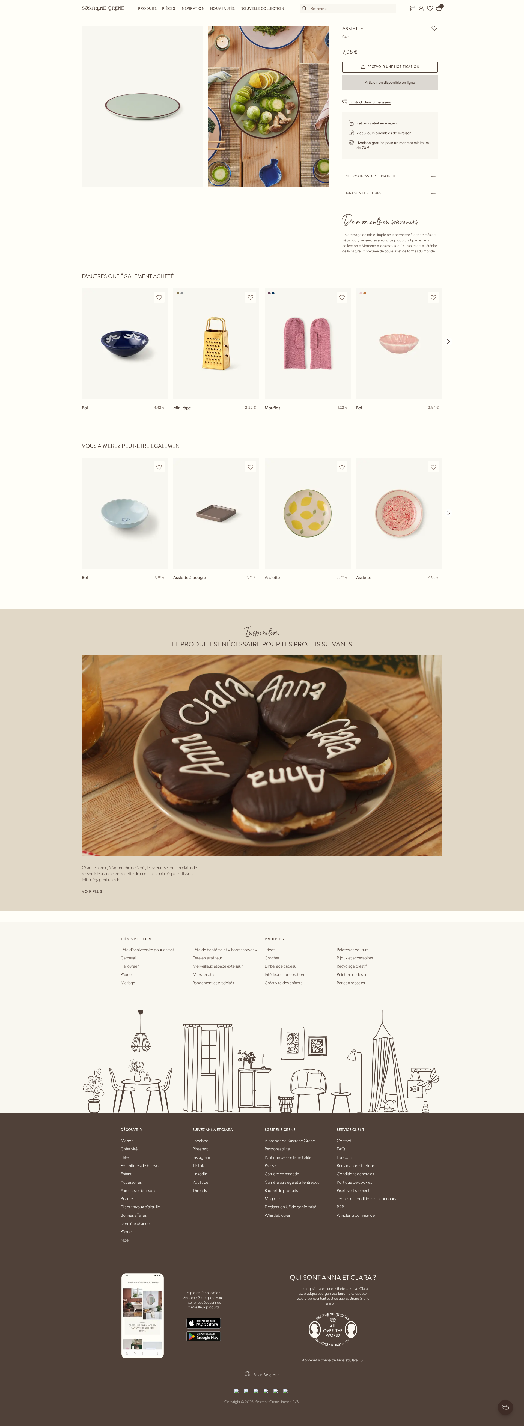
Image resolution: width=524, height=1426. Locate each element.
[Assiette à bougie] (216, 513)
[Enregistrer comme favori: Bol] (159, 297)
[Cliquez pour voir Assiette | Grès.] (142, 106)
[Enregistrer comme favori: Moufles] (342, 297)
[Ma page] (421, 8)
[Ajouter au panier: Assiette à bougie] (252, 586)
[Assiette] (308, 513)
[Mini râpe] (216, 343)
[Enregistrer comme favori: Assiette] (434, 28)
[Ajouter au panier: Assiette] (344, 586)
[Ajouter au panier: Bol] (161, 416)
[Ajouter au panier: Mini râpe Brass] (252, 416)
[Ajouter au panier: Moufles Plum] (344, 416)
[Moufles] (308, 343)
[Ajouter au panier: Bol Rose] (435, 416)
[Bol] (125, 343)
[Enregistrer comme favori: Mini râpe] (250, 297)
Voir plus (92, 891)
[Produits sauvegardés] (430, 8)
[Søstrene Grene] (103, 8)
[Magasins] (412, 8)
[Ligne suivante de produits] (448, 341)
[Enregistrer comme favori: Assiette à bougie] (250, 467)
